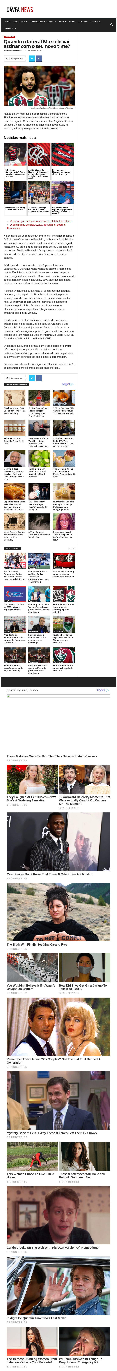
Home (7, 21)
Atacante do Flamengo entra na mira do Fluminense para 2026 (64, 574)
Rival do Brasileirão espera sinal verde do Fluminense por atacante (63, 638)
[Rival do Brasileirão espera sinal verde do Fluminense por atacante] (64, 624)
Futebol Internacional (42, 21)
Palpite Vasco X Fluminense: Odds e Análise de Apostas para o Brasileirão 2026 (15, 575)
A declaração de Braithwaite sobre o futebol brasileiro (40, 221)
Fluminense (9, 37)
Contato (83, 21)
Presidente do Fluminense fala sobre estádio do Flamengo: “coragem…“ (14, 638)
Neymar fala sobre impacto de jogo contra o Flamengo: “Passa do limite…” (62, 211)
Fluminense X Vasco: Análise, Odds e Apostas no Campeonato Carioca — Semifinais (38, 576)
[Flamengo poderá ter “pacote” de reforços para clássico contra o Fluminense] (39, 594)
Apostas (9, 28)
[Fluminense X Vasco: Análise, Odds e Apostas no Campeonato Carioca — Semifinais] (39, 561)
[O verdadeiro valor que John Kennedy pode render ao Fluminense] (39, 655)
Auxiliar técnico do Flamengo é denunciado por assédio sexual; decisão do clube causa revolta (38, 174)
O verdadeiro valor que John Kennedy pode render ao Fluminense (37, 669)
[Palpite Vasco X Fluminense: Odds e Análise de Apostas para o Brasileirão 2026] (15, 561)
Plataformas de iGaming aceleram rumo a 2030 (15, 209)
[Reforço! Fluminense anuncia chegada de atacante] (64, 655)
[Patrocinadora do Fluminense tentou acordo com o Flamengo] (39, 624)
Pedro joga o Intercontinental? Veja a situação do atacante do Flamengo (15, 173)
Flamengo (57, 568)
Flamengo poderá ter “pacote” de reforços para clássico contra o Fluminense (39, 608)
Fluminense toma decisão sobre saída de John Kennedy (13, 668)
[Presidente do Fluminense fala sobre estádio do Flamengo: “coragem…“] (15, 624)
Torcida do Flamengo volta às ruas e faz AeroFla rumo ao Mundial (38, 210)
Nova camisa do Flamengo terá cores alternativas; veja (61, 172)
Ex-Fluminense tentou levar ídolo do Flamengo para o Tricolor (63, 608)
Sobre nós (95, 21)
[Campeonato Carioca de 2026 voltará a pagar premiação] (15, 594)
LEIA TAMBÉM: (12, 548)
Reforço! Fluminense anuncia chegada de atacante (63, 668)
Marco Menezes (14, 51)
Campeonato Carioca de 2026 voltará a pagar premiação (14, 607)
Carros (62, 21)
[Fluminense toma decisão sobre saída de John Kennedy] (15, 655)
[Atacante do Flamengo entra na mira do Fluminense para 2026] (64, 561)
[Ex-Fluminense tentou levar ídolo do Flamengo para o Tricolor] (64, 594)
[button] (111, 25)
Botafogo (8, 601)
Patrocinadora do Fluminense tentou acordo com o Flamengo (37, 638)
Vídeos (72, 21)
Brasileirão (19, 21)
